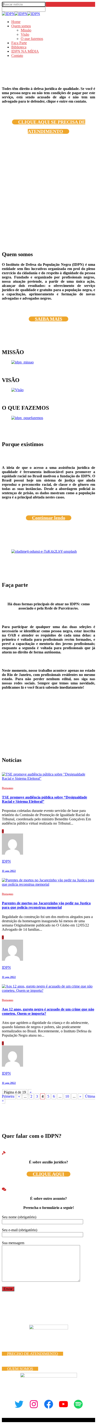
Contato (17, 56)
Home (15, 22)
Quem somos (21, 26)
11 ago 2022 (9, 870)
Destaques (7, 788)
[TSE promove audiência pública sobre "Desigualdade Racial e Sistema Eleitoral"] (48, 778)
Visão (25, 34)
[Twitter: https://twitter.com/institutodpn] (19, 1404)
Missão (26, 30)
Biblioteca (18, 47)
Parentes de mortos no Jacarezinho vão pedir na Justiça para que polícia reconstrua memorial (46, 905)
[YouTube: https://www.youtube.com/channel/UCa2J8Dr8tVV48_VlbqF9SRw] (63, 1404)
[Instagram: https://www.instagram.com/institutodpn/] (33, 1404)
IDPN (6, 861)
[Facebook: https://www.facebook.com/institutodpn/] (48, 1404)
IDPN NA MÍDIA (25, 51)
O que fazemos (32, 39)
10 (67, 1096)
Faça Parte (19, 43)
